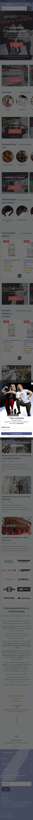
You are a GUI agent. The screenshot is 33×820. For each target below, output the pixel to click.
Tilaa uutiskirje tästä (16, 433)
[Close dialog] (32, 384)
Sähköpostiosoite (5, 427)
